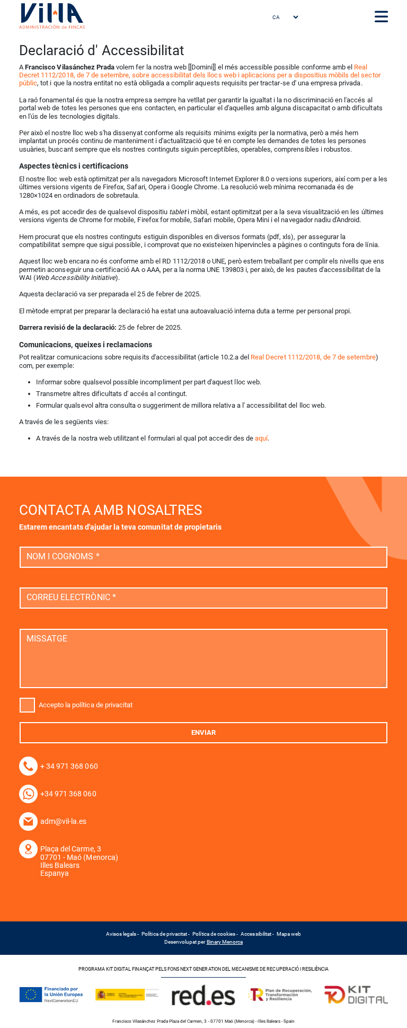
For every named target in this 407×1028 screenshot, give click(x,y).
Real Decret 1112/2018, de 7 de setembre (313, 357)
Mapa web (289, 933)
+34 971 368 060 (68, 793)
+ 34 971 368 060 (69, 766)
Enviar (203, 732)
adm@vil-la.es (63, 821)
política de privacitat (102, 704)
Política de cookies (213, 933)
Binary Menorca (225, 941)
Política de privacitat (164, 933)
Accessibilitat (256, 933)
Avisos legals (121, 933)
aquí (261, 438)
